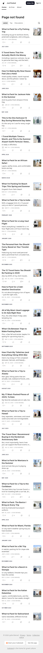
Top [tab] (11, 23)
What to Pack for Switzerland (15, 614)
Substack (10, 648)
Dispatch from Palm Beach (12, 189)
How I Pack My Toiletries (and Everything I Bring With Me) (15, 353)
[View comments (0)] (12, 42)
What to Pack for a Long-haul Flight (15, 222)
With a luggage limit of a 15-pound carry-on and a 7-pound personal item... (15, 204)
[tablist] (13, 23)
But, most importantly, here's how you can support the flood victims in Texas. (15, 443)
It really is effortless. (9, 144)
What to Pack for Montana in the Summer (15, 461)
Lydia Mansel (12, 39)
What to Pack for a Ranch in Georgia (14, 568)
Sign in (38, 3)
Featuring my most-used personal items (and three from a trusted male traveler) (16, 253)
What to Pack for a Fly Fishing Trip (15, 30)
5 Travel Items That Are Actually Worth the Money (14, 53)
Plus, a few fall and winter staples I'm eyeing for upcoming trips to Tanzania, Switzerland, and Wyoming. (16, 335)
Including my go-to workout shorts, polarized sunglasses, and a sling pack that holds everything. (16, 36)
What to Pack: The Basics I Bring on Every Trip (14, 503)
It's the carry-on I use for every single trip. (16, 124)
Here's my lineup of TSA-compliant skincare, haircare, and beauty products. (15, 359)
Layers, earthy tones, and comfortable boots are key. (16, 167)
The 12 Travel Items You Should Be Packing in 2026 (16, 271)
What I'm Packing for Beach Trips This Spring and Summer (16, 185)
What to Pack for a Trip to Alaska (13, 372)
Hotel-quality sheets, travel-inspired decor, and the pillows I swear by (15, 77)
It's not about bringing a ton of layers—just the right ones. (16, 293)
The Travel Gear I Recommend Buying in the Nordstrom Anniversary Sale (15, 437)
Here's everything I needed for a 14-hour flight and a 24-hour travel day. (15, 227)
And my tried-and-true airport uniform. (13, 509)
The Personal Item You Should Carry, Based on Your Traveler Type (15, 247)
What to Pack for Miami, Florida (16, 526)
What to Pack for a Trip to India (16, 200)
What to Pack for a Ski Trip (14, 546)
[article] (21, 36)
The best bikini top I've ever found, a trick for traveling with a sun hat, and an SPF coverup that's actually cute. (16, 490)
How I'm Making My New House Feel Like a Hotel (16, 72)
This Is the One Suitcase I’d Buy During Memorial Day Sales (16, 119)
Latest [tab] (5, 23)
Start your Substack (15, 643)
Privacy (22, 635)
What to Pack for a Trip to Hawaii (13, 412)
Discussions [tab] (19, 23)
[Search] (39, 23)
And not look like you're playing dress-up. (14, 467)
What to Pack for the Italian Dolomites (14, 591)
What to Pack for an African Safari (14, 161)
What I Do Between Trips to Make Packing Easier (14, 330)
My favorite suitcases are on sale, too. (16, 400)
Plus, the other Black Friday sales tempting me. (14, 317)
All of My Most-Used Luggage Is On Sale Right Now (15, 311)
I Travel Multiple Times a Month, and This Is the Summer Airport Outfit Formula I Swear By (16, 139)
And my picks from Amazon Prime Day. (15, 101)
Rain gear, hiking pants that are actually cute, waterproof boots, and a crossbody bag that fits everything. (16, 377)
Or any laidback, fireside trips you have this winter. (14, 573)
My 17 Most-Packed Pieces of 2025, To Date (15, 395)
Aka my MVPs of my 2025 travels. (14, 276)
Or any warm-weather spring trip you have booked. (16, 529)
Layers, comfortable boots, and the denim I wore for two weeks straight (15, 597)
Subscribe (30, 3)
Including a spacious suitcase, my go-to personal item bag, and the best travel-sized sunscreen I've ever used (16, 59)
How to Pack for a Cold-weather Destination (12, 288)
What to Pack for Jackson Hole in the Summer (16, 95)
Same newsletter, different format (14, 617)
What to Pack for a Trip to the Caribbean (15, 485)
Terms (29, 635)
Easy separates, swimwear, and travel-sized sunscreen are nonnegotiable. (16, 417)
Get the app (32, 643)
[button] (4, 7)
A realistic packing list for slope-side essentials (15, 550)
